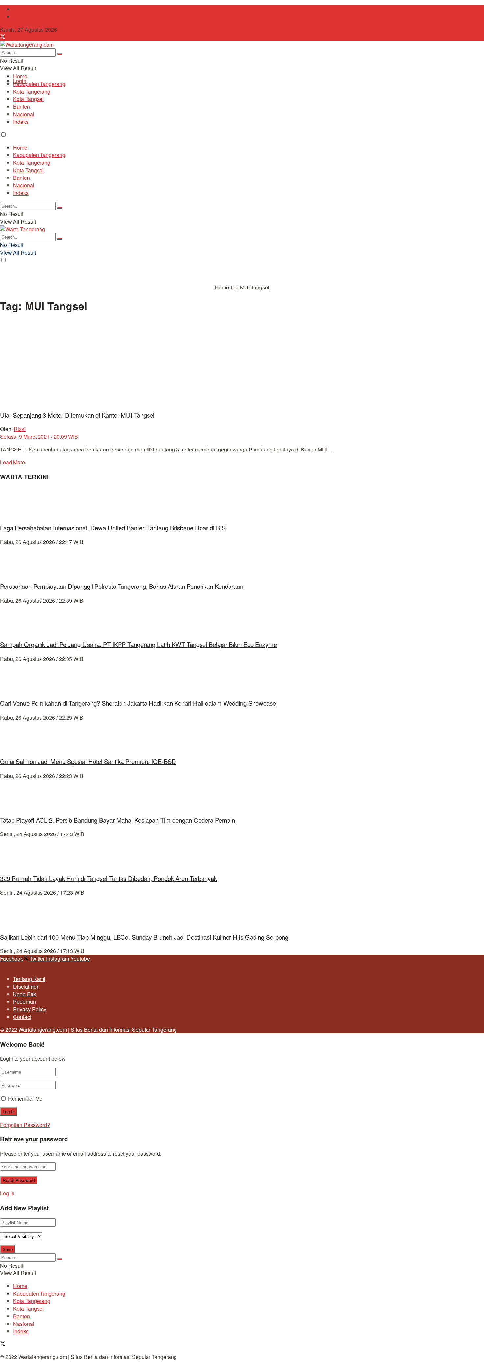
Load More (12, 462)
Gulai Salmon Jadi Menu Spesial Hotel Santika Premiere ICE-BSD (88, 761)
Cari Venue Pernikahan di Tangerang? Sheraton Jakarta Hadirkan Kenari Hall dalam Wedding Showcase (138, 703)
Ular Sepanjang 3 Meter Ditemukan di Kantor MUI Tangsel (77, 415)
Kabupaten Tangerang (39, 84)
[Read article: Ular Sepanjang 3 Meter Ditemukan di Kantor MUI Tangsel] (242, 362)
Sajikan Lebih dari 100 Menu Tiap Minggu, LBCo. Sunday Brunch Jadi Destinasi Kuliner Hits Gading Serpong (144, 937)
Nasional (23, 114)
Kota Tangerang (31, 91)
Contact (22, 16)
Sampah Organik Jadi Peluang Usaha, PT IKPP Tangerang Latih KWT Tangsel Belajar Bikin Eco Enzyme (138, 644)
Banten (21, 106)
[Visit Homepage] (27, 44)
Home (20, 76)
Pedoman (24, 1001)
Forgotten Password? (25, 1125)
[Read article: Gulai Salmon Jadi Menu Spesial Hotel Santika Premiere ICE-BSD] (242, 736)
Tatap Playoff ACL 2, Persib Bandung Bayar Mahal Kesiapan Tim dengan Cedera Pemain (117, 820)
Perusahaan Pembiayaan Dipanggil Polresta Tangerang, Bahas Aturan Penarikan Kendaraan (121, 586)
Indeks (21, 121)
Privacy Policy (29, 1009)
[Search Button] (59, 54)
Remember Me (25, 1098)
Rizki (20, 429)
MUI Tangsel (254, 287)
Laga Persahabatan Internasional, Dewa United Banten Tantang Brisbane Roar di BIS (113, 527)
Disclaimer (25, 986)
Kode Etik (24, 994)
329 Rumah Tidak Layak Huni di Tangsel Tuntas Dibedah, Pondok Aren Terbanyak (108, 878)
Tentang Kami (29, 9)
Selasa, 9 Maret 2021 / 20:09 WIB (39, 436)
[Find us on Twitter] (2, 37)
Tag (234, 287)
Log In (7, 1193)
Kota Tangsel (28, 99)
